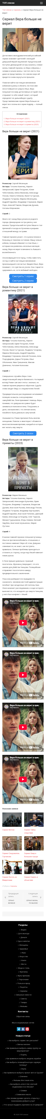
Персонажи (24, 979)
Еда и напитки (24, 941)
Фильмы (23, 1006)
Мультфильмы (24, 975)
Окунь (23, 1069)
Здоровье (23, 949)
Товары (23, 1002)
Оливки (24, 1090)
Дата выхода (23, 933)
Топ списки (7, 10)
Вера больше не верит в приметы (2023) (21, 124)
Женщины (23, 945)
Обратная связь (23, 1016)
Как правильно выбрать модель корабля (23, 1058)
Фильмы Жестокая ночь (23, 1080)
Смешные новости (23, 995)
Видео (23, 929)
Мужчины (24, 972)
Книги (23, 960)
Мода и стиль (23, 968)
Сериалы (17, 10)
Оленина (23, 1076)
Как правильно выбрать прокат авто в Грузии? (23, 1072)
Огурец (23, 1054)
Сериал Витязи (8, 830)
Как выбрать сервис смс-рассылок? (23, 1040)
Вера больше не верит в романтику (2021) (22, 121)
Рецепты (23, 987)
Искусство (23, 956)
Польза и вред (23, 983)
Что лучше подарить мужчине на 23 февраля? (23, 1104)
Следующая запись (32, 898)
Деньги (24, 937)
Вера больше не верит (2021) (16, 118)
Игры (23, 952)
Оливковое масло (23, 1094)
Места (23, 964)
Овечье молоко (23, 1044)
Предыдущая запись (13, 898)
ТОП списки (8, 3)
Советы (24, 998)
